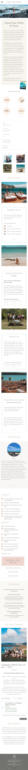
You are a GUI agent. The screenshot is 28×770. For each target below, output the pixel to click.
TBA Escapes (14, 2)
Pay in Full (19, 698)
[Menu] (1, 2)
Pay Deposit (7, 698)
